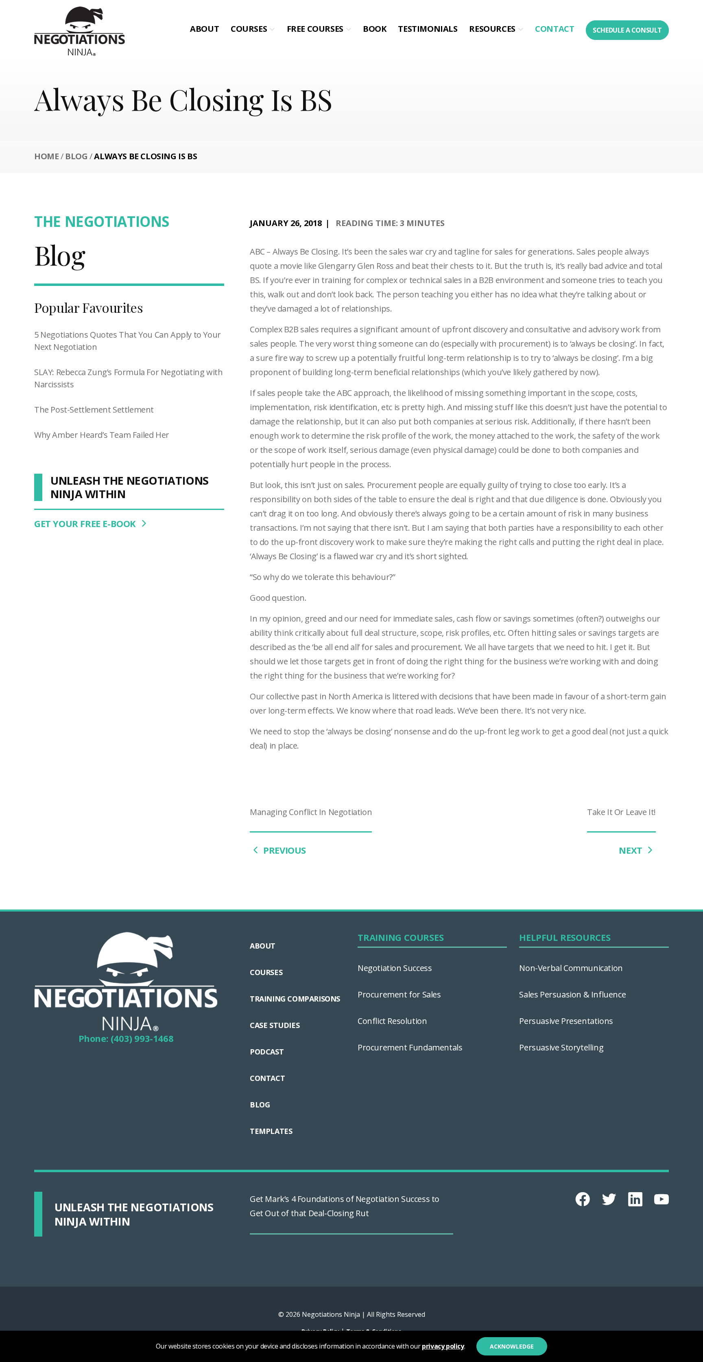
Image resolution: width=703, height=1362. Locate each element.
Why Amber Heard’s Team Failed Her (101, 434)
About (204, 28)
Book (374, 28)
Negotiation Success (395, 967)
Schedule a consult (627, 30)
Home (46, 156)
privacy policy (443, 1346)
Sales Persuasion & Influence (572, 994)
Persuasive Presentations (566, 1020)
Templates (271, 1131)
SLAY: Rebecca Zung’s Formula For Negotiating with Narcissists (128, 378)
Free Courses (315, 28)
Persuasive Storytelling (561, 1047)
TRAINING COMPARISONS (295, 999)
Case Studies (274, 1025)
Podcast (267, 1052)
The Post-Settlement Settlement (94, 409)
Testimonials (427, 28)
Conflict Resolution (392, 1020)
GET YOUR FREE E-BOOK (86, 523)
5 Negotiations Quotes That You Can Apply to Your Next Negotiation (127, 340)
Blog (76, 156)
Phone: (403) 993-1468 (126, 1038)
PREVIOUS (283, 850)
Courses (249, 28)
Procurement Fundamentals (410, 1047)
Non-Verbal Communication (570, 967)
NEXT (631, 850)
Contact (554, 28)
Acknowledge (512, 1346)
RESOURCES (492, 28)
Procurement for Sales (399, 994)
